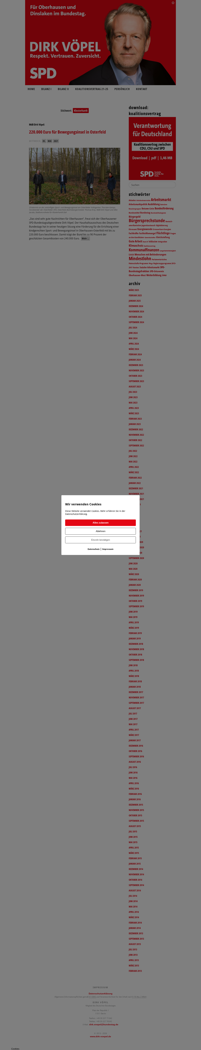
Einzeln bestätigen (100, 539)
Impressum (107, 549)
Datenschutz (94, 549)
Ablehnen (100, 531)
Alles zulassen (101, 522)
